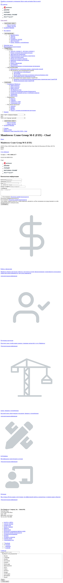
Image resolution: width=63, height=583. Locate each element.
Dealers (6, 559)
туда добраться (5, 152)
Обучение (13, 61)
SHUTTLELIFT (14, 41)
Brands (6, 556)
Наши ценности (14, 85)
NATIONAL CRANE (16, 39)
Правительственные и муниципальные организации (25, 66)
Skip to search (37, 1)
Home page (7, 564)
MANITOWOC (14, 35)
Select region (4, 114)
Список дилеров (8, 524)
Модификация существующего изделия (12, 459)
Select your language (6, 118)
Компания (3, 179)
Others (5, 569)
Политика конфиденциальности (18, 199)
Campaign (6, 557)
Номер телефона (5, 186)
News (5, 567)
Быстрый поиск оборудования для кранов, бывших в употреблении (20, 413)
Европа (12, 107)
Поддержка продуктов (7, 340)
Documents (7, 561)
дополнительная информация (9, 276)
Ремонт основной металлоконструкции (21, 53)
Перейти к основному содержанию (11, 1)
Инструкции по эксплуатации (12, 46)
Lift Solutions (14, 64)
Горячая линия (8, 538)
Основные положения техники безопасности (23, 91)
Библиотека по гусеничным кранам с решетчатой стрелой (26, 69)
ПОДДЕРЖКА (8, 48)
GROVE (12, 36)
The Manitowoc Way (15, 90)
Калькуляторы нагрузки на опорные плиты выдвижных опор (31, 75)
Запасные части (8, 45)
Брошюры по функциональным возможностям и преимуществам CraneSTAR (35, 79)
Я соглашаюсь (16, 196)
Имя (2, 183)
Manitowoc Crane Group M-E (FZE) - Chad (15, 131)
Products (6, 570)
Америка (13, 106)
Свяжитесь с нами (15, 101)
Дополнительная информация (9, 346)
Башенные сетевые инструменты (19, 60)
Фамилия (3, 181)
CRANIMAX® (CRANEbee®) (22, 72)
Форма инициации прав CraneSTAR (24, 80)
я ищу (2, 552)
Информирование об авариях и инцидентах (22, 55)
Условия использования (10, 534)
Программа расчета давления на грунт (24, 76)
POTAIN (12, 38)
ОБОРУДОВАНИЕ (9, 33)
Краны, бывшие (8, 527)
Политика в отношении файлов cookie (14, 531)
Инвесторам (13, 95)
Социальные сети (15, 103)
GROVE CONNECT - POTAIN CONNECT (22, 51)
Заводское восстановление (17, 54)
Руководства (7, 525)
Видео (5, 577)
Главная (6, 128)
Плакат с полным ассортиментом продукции (23, 110)
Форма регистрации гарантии (18, 58)
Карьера (6, 112)
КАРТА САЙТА (8, 522)
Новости (12, 98)
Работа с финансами (16, 63)
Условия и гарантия (9, 537)
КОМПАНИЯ (8, 82)
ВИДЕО (12, 109)
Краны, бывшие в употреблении (19, 42)
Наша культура (14, 88)
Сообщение (4, 188)
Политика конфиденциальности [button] (20, 196)
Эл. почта (3, 185)
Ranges (6, 572)
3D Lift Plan (17, 73)
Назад (2, 139)
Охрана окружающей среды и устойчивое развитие (24, 92)
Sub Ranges (7, 574)
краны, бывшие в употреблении (10, 410)
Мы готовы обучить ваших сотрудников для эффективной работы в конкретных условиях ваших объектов (30, 497)
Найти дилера (8, 129)
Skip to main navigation (27, 1)
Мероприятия (8, 565)
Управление (13, 94)
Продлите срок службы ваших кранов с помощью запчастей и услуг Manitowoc (23, 343)
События (13, 100)
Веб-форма (7, 575)
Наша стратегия (14, 87)
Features (6, 562)
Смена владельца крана (17, 57)
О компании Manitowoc (13, 84)
